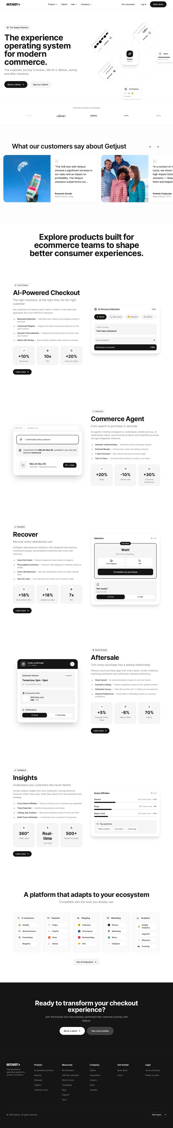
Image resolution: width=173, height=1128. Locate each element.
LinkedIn (93, 1090)
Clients (64, 4)
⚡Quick (100, 317)
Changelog (67, 1085)
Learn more (21, 372)
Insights (37, 1085)
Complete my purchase (125, 572)
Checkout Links (41, 1090)
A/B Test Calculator (70, 1075)
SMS (141, 597)
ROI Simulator (68, 1070)
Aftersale (38, 1080)
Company (85, 4)
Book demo (158, 4)
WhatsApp (61, 715)
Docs (64, 1099)
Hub (73, 4)
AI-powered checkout (43, 1070)
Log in (143, 4)
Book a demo (14, 84)
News (92, 1085)
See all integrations (84, 962)
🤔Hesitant (132, 317)
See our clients (40, 84)
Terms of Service (152, 1070)
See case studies (100, 1031)
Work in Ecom (68, 1080)
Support (65, 1095)
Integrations (95, 1075)
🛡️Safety (147, 317)
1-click (71, 465)
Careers (93, 1080)
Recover (37, 1075)
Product (51, 4)
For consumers (128, 4)
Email (112, 597)
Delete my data (152, 1075)
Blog (64, 1090)
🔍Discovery (116, 317)
